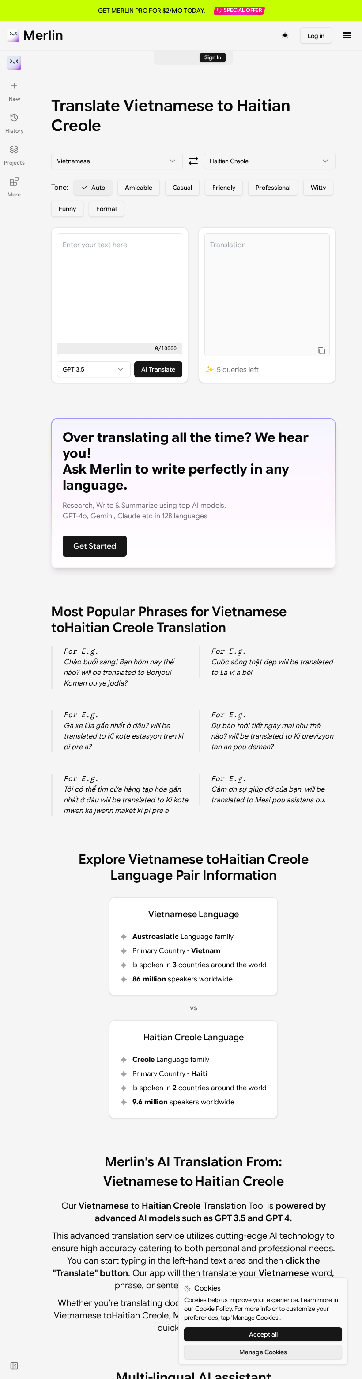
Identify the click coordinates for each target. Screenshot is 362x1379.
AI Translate (158, 369)
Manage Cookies (263, 1352)
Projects (14, 162)
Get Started (94, 546)
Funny (67, 209)
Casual (182, 188)
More (14, 194)
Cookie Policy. (214, 1309)
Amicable (138, 188)
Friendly (223, 188)
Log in (316, 36)
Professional (273, 188)
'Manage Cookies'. (256, 1318)
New (14, 99)
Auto (98, 188)
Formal (106, 209)
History (14, 130)
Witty (318, 188)
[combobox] (117, 161)
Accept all (263, 1334)
